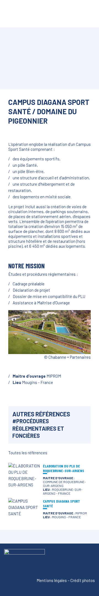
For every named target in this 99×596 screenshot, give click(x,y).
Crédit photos (82, 580)
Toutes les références (27, 452)
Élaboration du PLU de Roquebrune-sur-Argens (63, 468)
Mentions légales (52, 580)
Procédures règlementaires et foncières (38, 428)
